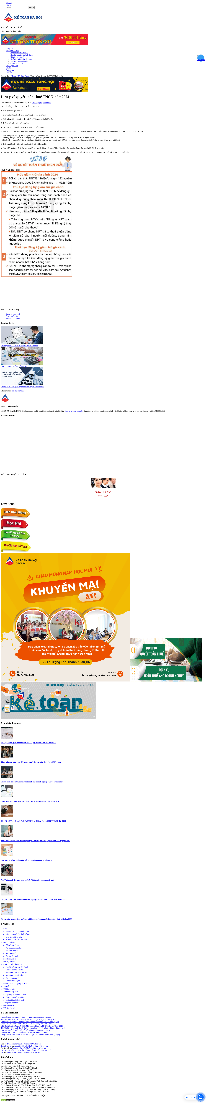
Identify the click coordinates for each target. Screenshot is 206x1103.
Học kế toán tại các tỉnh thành (17, 967)
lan (2, 1052)
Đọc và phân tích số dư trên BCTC (14, 366)
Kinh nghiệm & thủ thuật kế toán (18, 934)
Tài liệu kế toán (9, 989)
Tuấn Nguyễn (6, 1046)
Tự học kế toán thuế (10, 1003)
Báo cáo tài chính (12, 945)
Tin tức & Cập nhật (10, 992)
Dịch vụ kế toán (9, 942)
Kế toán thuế (10, 953)
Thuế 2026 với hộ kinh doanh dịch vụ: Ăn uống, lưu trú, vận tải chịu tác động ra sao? (35, 841)
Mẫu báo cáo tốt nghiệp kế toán (15, 983)
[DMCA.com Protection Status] (8, 1101)
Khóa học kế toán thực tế (12, 964)
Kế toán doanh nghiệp (14, 948)
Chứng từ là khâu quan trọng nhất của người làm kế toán (22, 387)
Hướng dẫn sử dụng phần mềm (17, 931)
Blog (5, 929)
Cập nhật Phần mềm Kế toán (16, 994)
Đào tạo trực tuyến (13, 981)
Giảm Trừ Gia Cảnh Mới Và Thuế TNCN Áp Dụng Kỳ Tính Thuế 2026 (30, 801)
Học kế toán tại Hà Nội (14, 970)
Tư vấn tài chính (12, 956)
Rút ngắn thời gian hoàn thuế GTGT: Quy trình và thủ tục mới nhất (28, 743)
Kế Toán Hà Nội (7, 1050)
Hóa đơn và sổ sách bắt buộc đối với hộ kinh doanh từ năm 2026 (27, 860)
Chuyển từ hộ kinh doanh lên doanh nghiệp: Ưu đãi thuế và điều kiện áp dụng (32, 899)
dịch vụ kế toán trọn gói (73, 411)
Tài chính (6, 986)
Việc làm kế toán (9, 1008)
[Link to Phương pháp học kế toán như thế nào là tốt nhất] (22, 344)
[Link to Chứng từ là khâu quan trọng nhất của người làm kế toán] (22, 385)
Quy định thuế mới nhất (15, 997)
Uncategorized (8, 1005)
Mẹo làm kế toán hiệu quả (15, 937)
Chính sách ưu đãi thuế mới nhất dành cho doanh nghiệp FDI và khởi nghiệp (32, 782)
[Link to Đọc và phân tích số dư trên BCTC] (22, 364)
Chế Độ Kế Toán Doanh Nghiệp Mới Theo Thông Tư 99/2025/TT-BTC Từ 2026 (33, 821)
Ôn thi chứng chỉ (12, 978)
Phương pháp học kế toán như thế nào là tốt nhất (19, 346)
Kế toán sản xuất (12, 951)
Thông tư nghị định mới (15, 1000)
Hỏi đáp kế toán (18, 391)
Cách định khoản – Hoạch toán (15, 940)
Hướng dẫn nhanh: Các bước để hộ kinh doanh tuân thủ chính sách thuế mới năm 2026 (36, 919)
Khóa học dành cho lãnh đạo (16, 973)
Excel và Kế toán (9, 959)
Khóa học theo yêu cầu (14, 975)
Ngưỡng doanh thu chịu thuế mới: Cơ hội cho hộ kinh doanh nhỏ (27, 880)
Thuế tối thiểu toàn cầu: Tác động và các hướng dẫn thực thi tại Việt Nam (31, 762)
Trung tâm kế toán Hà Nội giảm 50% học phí (24, 1044)
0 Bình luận (47, 103)
